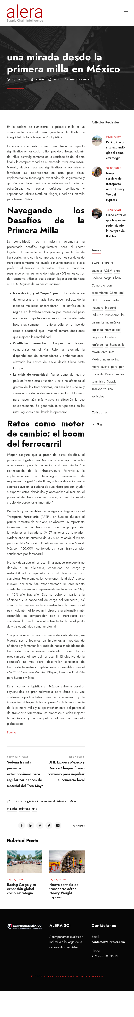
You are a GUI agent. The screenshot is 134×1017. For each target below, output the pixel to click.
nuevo (105, 366)
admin (40, 79)
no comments (79, 79)
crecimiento (100, 292)
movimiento (99, 352)
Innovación (112, 315)
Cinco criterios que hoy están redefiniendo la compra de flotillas (116, 225)
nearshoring (111, 359)
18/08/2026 (57, 879)
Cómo (114, 292)
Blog (57, 79)
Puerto (109, 374)
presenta (97, 374)
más (111, 352)
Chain (117, 278)
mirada (12, 808)
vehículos (98, 396)
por (121, 366)
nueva (95, 366)
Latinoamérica (110, 322)
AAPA (96, 263)
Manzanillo (117, 344)
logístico (97, 344)
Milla (72, 801)
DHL (95, 300)
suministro (98, 381)
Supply (111, 381)
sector (120, 374)
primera (24, 808)
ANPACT (107, 263)
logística (110, 337)
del (121, 292)
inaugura (97, 307)
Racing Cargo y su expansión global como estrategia (21, 889)
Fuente (11, 732)
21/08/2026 (15, 879)
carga (107, 278)
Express (105, 300)
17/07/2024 (19, 79)
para (114, 366)
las (123, 315)
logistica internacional (40, 801)
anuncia (97, 270)
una (34, 808)
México (62, 801)
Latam (96, 322)
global (116, 300)
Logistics (97, 337)
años (117, 270)
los (106, 344)
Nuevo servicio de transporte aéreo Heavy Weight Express (63, 891)
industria (97, 315)
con (109, 285)
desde (18, 801)
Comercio (98, 285)
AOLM (108, 270)
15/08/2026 (113, 210)
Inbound (110, 307)
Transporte (99, 389)
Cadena (97, 278)
